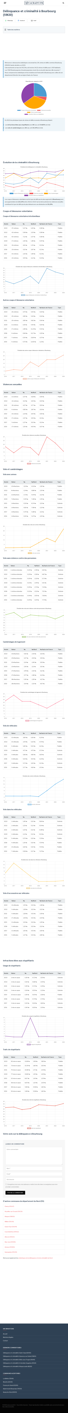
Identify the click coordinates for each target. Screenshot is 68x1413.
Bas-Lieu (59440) (10, 1242)
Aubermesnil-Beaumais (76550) (12, 1388)
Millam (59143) (9, 1221)
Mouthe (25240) (8, 1382)
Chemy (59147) (9, 1206)
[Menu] (5, 3)
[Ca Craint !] (34, 3)
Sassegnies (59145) (11, 1252)
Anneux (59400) (10, 1247)
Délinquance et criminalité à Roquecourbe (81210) (17, 1366)
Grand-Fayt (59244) (11, 1227)
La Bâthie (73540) (8, 1378)
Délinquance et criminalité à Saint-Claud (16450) (17, 1353)
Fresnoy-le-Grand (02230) (10, 1385)
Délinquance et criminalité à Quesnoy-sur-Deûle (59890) (19, 1356)
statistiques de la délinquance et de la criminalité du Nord (36, 1258)
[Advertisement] (34, 47)
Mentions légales (8, 1337)
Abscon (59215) (10, 1237)
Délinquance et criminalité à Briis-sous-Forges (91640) (19, 1359)
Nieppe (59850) (10, 1216)
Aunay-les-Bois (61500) (10, 1392)
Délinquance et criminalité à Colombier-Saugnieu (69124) (19, 1363)
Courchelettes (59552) (12, 1232)
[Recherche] (63, 3)
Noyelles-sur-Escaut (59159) (13, 1211)
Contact (5, 1340)
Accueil (5, 1334)
